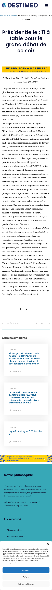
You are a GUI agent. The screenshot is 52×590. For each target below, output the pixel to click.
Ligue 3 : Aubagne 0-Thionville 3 (25, 432)
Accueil (3, 16)
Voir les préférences (26, 584)
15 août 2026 (14, 350)
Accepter (26, 570)
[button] (48, 544)
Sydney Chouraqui (11, 502)
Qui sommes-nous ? (16, 536)
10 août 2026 (15, 428)
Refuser (26, 577)
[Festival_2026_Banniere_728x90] (26, 458)
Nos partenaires (14, 530)
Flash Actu (17, 371)
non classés (12, 16)
